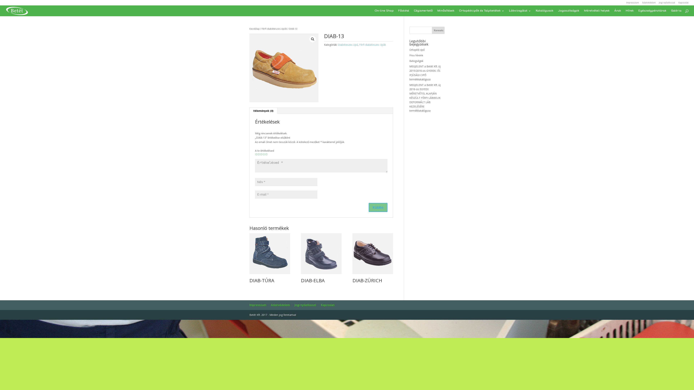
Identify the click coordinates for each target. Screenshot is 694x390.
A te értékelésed (264, 150)
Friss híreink (416, 55)
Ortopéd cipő (417, 49)
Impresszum (632, 3)
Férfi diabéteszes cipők (274, 28)
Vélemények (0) (263, 110)
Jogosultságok (568, 11)
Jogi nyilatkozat (667, 3)
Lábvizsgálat (518, 11)
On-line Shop (384, 11)
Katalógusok (544, 11)
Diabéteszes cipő (348, 44)
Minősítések (445, 11)
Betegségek (416, 61)
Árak (617, 11)
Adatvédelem (649, 3)
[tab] (263, 111)
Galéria (676, 11)
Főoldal (403, 11)
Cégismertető (423, 11)
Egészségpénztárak (652, 11)
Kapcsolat (683, 3)
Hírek (630, 11)
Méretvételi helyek (597, 11)
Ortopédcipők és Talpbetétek (480, 11)
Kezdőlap (254, 28)
